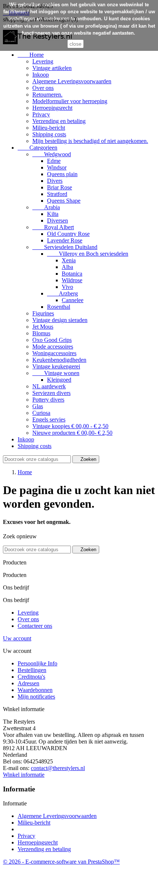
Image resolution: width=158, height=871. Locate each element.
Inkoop (40, 74)
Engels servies (48, 419)
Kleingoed (59, 380)
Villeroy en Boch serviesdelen (87, 254)
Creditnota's (31, 677)
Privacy (41, 114)
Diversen (57, 220)
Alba (67, 267)
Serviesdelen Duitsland (64, 247)
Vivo (67, 287)
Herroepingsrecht (52, 108)
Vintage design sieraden (59, 320)
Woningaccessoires (54, 353)
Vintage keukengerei (56, 366)
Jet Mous (42, 326)
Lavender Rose (64, 240)
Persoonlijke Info (37, 663)
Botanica (72, 273)
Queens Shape (63, 200)
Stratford (57, 194)
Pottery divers (48, 399)
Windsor (57, 167)
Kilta (52, 214)
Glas (37, 406)
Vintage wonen (55, 373)
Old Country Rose (68, 234)
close (75, 44)
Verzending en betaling (59, 121)
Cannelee (72, 300)
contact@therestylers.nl (58, 768)
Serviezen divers (51, 393)
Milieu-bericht (48, 128)
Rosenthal (58, 307)
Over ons (43, 88)
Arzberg (62, 293)
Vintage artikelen (52, 68)
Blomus (41, 333)
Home (31, 55)
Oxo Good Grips (52, 340)
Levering (42, 61)
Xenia (69, 260)
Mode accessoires (52, 346)
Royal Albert (53, 227)
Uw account (17, 638)
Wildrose (72, 280)
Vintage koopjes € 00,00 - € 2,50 (70, 426)
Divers (54, 181)
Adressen (28, 683)
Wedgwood (51, 154)
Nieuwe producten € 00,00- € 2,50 (72, 433)
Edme (54, 161)
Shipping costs (49, 134)
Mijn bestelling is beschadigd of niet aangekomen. (90, 141)
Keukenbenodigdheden (59, 360)
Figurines (43, 313)
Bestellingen (32, 670)
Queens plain (62, 174)
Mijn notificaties (36, 696)
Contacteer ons (35, 626)
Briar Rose (59, 187)
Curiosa (41, 413)
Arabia (46, 207)
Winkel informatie (23, 775)
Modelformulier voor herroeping (69, 101)
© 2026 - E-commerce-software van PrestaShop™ (61, 861)
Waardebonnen (35, 690)
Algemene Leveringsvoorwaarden (71, 81)
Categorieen (37, 147)
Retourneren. (47, 94)
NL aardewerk (49, 386)
